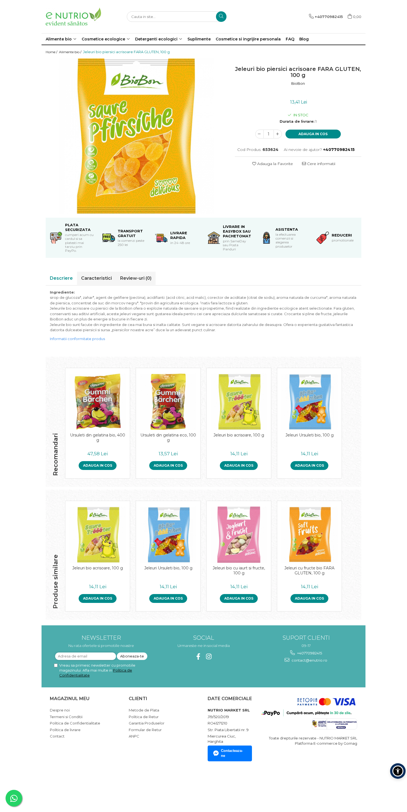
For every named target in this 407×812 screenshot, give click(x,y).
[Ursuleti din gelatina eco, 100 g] (168, 402)
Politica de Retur (144, 717)
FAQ (290, 39)
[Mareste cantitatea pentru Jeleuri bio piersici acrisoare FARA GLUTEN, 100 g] (278, 134)
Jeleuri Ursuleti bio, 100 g (309, 435)
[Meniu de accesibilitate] (398, 771)
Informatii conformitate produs (77, 338)
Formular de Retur (145, 730)
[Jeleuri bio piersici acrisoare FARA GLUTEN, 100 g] (136, 136)
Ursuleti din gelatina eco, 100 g (168, 438)
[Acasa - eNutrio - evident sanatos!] (73, 16)
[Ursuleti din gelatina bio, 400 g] (97, 402)
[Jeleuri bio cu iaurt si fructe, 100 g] (239, 535)
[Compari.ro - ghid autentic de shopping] (69, 785)
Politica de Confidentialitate (75, 723)
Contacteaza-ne (232, 753)
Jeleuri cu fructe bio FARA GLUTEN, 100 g (309, 570)
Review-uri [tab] (135, 278)
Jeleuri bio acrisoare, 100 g (238, 435)
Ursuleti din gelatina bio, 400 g (97, 438)
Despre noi (60, 710)
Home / (52, 52)
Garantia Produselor (146, 723)
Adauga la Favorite (274, 163)
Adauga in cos (313, 134)
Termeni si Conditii (66, 717)
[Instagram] (209, 656)
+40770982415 (309, 653)
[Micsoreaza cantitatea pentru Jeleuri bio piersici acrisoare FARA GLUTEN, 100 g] (259, 134)
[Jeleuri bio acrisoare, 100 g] (239, 402)
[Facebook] (198, 656)
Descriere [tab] (61, 278)
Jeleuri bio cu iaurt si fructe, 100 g (239, 570)
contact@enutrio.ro (309, 660)
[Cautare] (221, 16)
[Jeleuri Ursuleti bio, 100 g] (309, 402)
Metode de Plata (144, 710)
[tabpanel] (136, 136)
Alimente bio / (70, 52)
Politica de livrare (65, 730)
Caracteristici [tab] (96, 278)
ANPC (134, 736)
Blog (304, 39)
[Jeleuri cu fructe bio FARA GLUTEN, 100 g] (309, 535)
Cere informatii (320, 163)
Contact (57, 736)
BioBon (298, 83)
